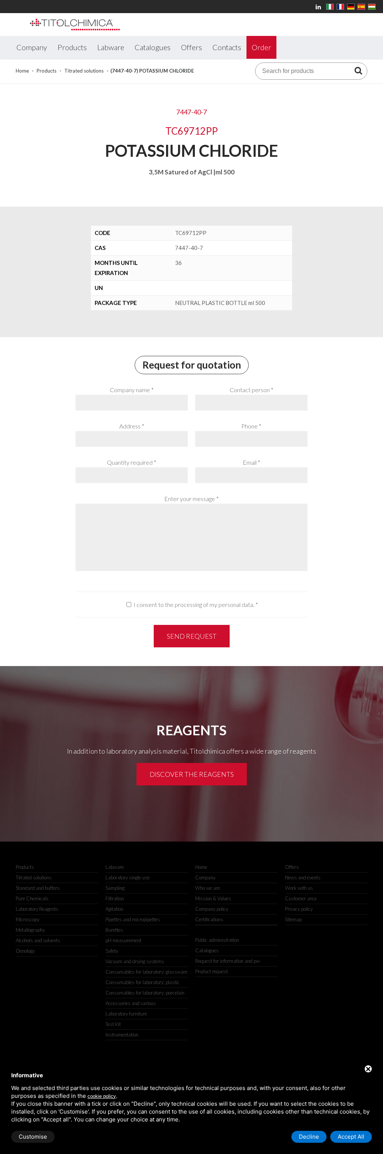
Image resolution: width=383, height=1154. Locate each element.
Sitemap (293, 919)
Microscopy (27, 919)
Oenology (25, 951)
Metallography (30, 930)
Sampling (115, 888)
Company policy (211, 909)
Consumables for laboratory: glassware (146, 972)
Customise (33, 1136)
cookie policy (102, 1096)
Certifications (209, 919)
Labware (114, 867)
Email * (251, 462)
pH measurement (123, 940)
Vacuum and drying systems (134, 961)
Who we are (207, 888)
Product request (211, 971)
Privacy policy (299, 909)
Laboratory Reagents (37, 909)
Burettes (114, 930)
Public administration (217, 940)
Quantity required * (131, 462)
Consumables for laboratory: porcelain (144, 993)
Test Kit (113, 1024)
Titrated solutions (84, 71)
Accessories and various (130, 1003)
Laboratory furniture (126, 1014)
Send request (192, 636)
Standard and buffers (38, 888)
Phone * (251, 426)
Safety (111, 951)
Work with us (299, 888)
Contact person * (251, 389)
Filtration (114, 898)
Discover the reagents (192, 774)
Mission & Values (213, 898)
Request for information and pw (227, 961)
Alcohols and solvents (38, 940)
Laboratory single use (127, 877)
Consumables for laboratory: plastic (142, 982)
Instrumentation (121, 1035)
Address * (131, 426)
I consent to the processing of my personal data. (194, 604)
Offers (292, 867)
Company (205, 877)
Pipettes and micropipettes (132, 919)
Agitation (114, 909)
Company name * (132, 389)
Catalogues (207, 950)
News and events (303, 877)
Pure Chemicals (32, 898)
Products (46, 71)
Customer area (300, 898)
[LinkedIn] (319, 6)
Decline (309, 1136)
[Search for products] (358, 70)
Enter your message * (191, 498)
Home (22, 71)
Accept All (351, 1136)
